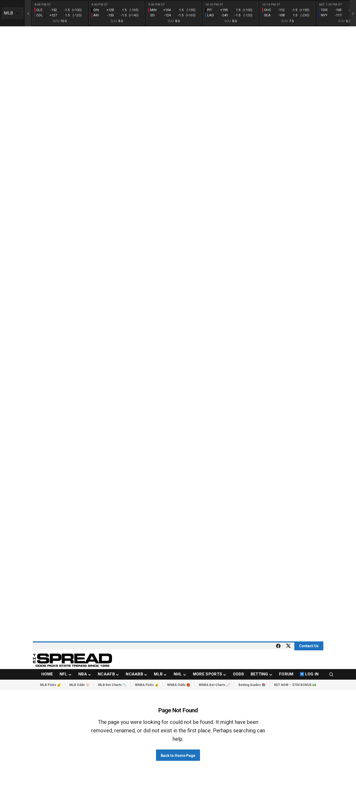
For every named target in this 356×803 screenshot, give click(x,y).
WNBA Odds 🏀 (178, 685)
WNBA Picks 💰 (147, 685)
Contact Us (309, 646)
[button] (331, 674)
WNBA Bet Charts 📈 (214, 685)
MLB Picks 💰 (50, 685)
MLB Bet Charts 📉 (112, 685)
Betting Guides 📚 (252, 685)
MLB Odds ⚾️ (79, 685)
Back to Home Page (178, 755)
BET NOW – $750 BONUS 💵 (295, 685)
